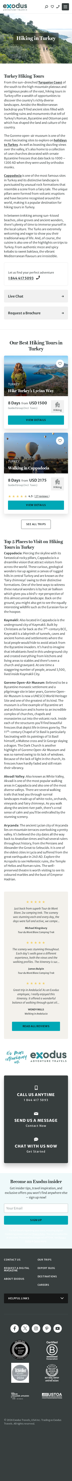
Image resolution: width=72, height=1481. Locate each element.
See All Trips (36, 524)
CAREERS (43, 1284)
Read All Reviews (36, 1026)
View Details (36, 420)
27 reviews (42, 496)
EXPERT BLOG (46, 1268)
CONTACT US (12, 1259)
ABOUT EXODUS (14, 1278)
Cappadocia (13, 176)
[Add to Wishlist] (60, 364)
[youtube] (57, 1328)
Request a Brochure (24, 313)
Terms (37, 1241)
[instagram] (36, 1328)
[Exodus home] (15, 7)
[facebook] (14, 1328)
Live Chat (15, 296)
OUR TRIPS (45, 1259)
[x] (25, 1328)
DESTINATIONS (47, 1276)
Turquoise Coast (50, 82)
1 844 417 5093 (58, 7)
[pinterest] (47, 1328)
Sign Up (36, 1220)
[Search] (46, 7)
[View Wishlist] (53, 7)
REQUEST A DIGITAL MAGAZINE (16, 1269)
